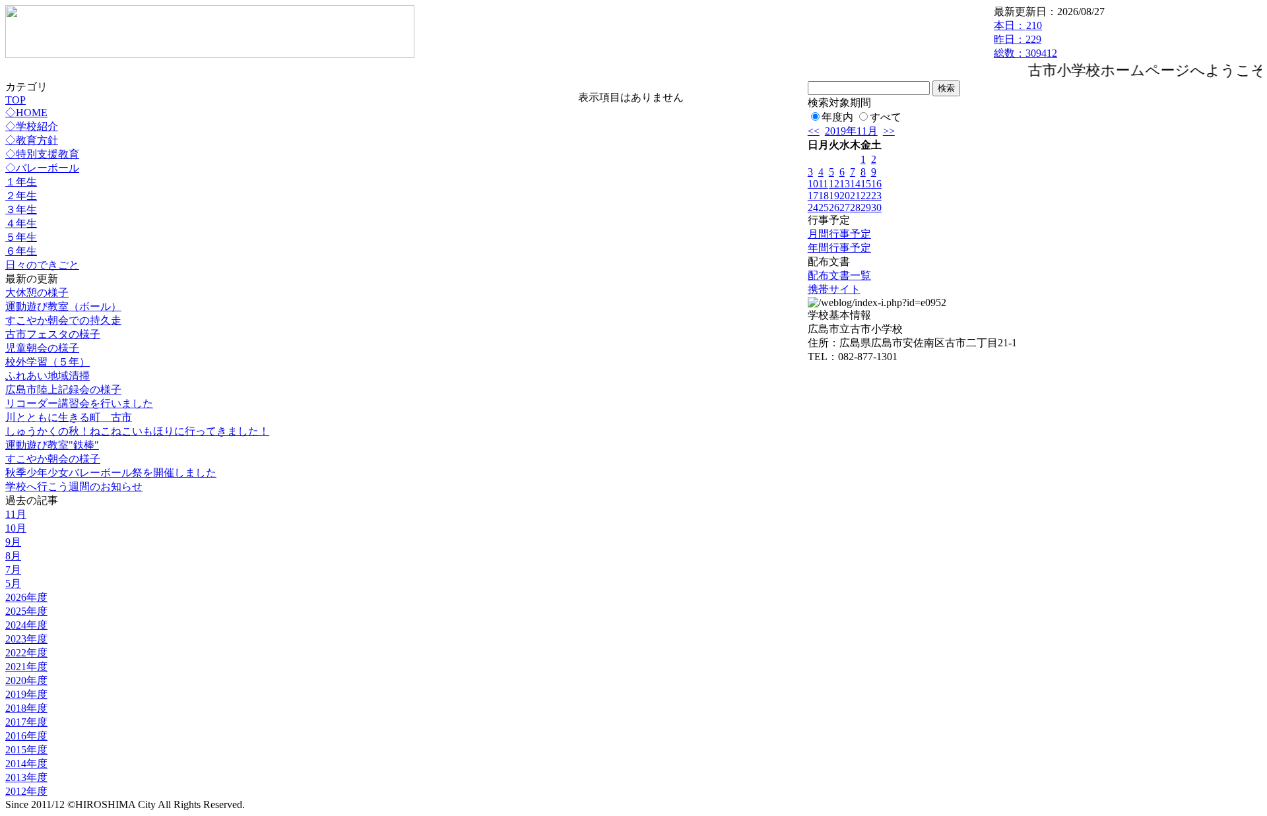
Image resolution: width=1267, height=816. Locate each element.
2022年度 (26, 652)
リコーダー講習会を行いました (79, 403)
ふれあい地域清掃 (47, 375)
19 (834, 195)
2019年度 (26, 694)
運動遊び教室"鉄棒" (52, 445)
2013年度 (26, 777)
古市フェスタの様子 (52, 334)
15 (866, 183)
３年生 (21, 209)
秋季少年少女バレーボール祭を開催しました (110, 472)
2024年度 (26, 625)
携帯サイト (834, 289)
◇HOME (26, 112)
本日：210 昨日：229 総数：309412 (1025, 39)
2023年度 (26, 638)
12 (834, 183)
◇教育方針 (31, 140)
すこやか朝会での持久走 (63, 320)
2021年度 (26, 666)
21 (855, 195)
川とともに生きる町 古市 (68, 417)
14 (855, 183)
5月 (13, 583)
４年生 (21, 223)
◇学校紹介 (31, 126)
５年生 (21, 237)
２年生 (21, 195)
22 (866, 195)
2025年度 (26, 611)
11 (823, 183)
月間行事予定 (839, 233)
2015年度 (26, 749)
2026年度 (26, 597)
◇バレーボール (42, 167)
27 (844, 207)
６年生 (21, 251)
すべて (885, 117)
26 (834, 207)
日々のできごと (42, 264)
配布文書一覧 (839, 275)
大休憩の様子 (37, 292)
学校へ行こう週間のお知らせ (74, 486)
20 (844, 195)
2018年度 (26, 708)
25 (823, 207)
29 (866, 207)
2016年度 (26, 735)
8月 (13, 555)
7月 (13, 569)
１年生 (21, 181)
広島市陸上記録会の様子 (63, 389)
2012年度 (26, 791)
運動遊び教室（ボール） (63, 306)
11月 (15, 514)
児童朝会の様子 (42, 348)
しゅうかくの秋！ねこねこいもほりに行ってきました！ (137, 431)
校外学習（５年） (47, 361)
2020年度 (26, 680)
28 (855, 207)
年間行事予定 (839, 247)
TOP (15, 100)
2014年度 (26, 763)
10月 (15, 528)
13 (844, 183)
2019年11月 (851, 131)
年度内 (837, 117)
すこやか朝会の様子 (52, 458)
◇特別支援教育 (42, 154)
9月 (13, 542)
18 (823, 195)
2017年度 (26, 722)
